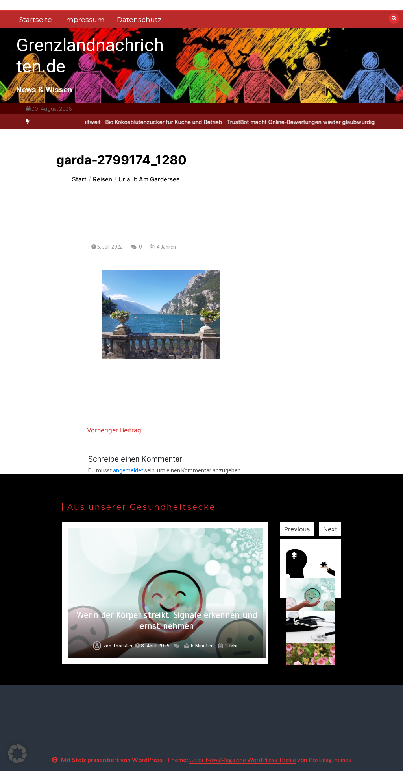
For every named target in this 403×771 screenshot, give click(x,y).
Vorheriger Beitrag (114, 430)
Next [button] (330, 529)
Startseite (35, 20)
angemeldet (128, 470)
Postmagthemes (330, 759)
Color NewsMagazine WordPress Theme (242, 759)
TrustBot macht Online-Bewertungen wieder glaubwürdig (284, 121)
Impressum (84, 20)
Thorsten (123, 646)
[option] (147, 122)
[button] (17, 753)
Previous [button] (297, 529)
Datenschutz (139, 20)
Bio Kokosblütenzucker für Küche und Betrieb (147, 121)
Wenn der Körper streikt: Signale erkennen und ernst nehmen (167, 620)
